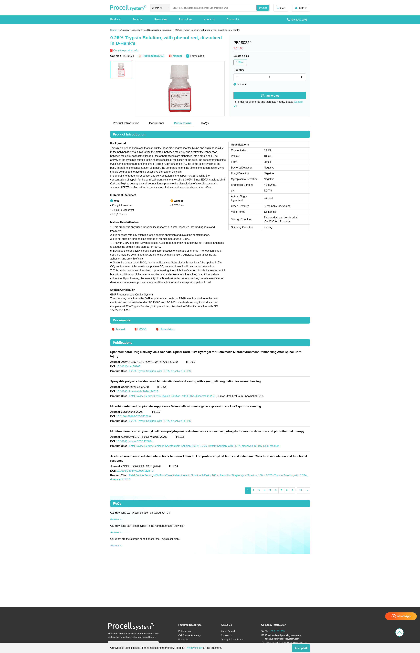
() (153, 55)
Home (113, 30)
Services (137, 19)
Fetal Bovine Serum (140, 396)
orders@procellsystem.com (286, 635)
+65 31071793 (298, 19)
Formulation (196, 56)
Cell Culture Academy (189, 635)
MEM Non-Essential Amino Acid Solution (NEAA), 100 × (185, 475)
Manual (177, 56)
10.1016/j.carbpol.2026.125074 (134, 441)
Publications (184, 631)
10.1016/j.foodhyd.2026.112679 (134, 470)
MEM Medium (271, 446)
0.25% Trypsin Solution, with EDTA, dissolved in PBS (160, 371)
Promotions (185, 19)
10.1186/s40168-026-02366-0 (133, 416)
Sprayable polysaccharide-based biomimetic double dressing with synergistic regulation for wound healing (185, 381)
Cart (282, 8)
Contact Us (233, 19)
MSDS (142, 329)
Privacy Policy (194, 647)
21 (300, 490)
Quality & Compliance (232, 639)
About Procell (228, 631)
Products (115, 19)
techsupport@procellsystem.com (282, 638)
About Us (209, 19)
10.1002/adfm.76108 (128, 366)
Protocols (183, 639)
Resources (160, 19)
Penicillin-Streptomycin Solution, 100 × (176, 446)
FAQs (205, 123)
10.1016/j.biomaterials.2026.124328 (137, 391)
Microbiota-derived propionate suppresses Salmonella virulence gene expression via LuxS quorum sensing (185, 406)
